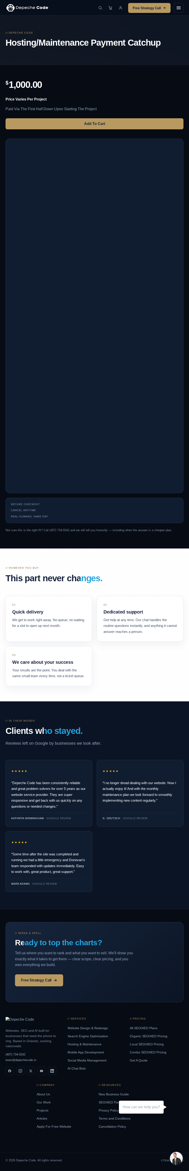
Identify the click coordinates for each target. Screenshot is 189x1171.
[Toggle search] (100, 7)
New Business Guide (114, 1094)
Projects (43, 1110)
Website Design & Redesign (88, 1028)
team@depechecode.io (21, 1060)
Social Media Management (87, 1060)
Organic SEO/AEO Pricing (149, 1036)
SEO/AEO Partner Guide (117, 1102)
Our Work (44, 1102)
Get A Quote (139, 1060)
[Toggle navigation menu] (178, 8)
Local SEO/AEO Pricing (147, 1044)
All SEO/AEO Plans (144, 1028)
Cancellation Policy (113, 1126)
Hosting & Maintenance (85, 1044)
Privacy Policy (109, 1110)
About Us (44, 1094)
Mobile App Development (86, 1052)
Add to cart (94, 124)
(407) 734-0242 (15, 1054)
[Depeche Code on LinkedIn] (52, 1071)
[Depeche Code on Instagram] (20, 1071)
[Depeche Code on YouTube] (41, 1071)
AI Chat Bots (77, 1068)
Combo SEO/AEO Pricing (148, 1052)
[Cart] (110, 7)
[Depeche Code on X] (31, 1071)
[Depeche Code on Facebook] (10, 1071)
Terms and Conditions (115, 1118)
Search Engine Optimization (88, 1036)
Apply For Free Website (54, 1126)
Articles (42, 1118)
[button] (120, 7)
